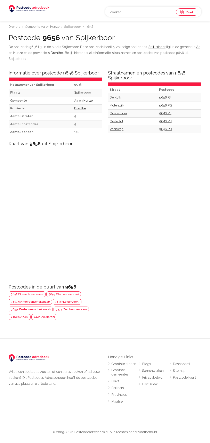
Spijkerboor (72, 27)
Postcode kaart (184, 377)
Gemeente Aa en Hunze (42, 27)
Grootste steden (123, 364)
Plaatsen (117, 401)
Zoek (189, 12)
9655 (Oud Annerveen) (63, 294)
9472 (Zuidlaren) (44, 316)
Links (115, 381)
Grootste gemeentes (120, 372)
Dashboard (181, 364)
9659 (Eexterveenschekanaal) (31, 309)
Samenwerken (153, 371)
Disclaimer (150, 384)
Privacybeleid (152, 377)
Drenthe (14, 27)
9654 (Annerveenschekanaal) (30, 301)
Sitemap (179, 371)
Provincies (119, 395)
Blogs (146, 364)
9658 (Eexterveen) (67, 301)
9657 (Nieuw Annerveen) (27, 294)
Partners (117, 388)
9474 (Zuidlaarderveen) (71, 309)
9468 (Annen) (20, 316)
